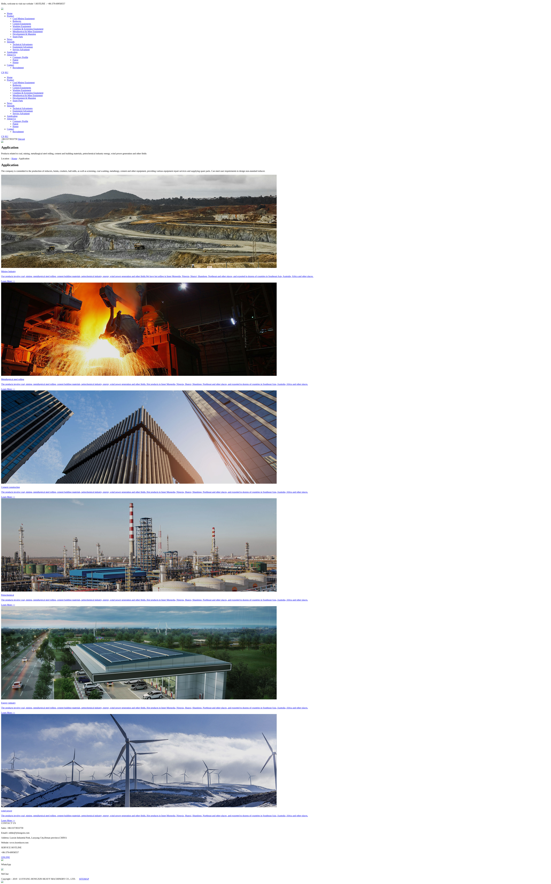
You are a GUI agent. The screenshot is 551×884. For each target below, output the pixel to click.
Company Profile (20, 57)
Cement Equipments (22, 24)
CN (2, 72)
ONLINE (5, 857)
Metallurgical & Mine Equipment (28, 31)
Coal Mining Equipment (24, 18)
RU (6, 72)
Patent (15, 60)
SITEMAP (84, 879)
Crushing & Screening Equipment (28, 29)
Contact (10, 65)
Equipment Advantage (23, 47)
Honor (16, 62)
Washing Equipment (22, 26)
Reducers (17, 21)
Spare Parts (18, 36)
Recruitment (18, 67)
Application (12, 52)
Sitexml (21, 139)
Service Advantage (21, 49)
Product (10, 16)
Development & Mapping (24, 34)
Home (9, 13)
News (9, 39)
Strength (10, 42)
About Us (11, 55)
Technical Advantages (23, 44)
